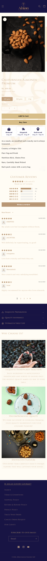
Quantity (5, 104)
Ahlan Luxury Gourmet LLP (26, 557)
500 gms (19, 99)
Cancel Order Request (14, 520)
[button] (2, 6)
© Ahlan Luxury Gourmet (17, 484)
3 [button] (24, 298)
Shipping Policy (11, 500)
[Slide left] (18, 76)
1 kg (29, 99)
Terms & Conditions (13, 495)
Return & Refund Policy (15, 505)
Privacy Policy (11, 510)
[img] (7, 218)
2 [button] (20, 298)
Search (7, 490)
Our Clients (10, 525)
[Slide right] (28, 76)
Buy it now (23, 122)
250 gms (7, 99)
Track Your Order (12, 515)
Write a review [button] (23, 204)
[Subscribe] (36, 538)
